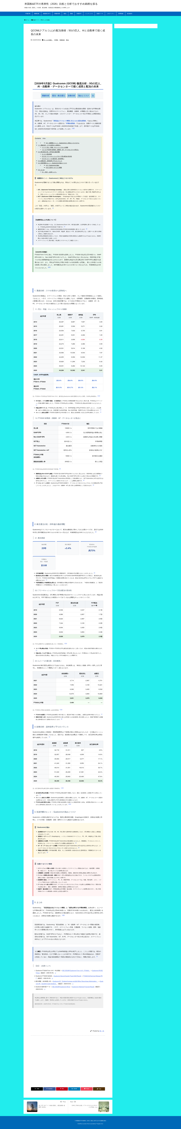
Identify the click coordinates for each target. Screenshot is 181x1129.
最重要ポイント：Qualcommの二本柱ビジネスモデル (62, 143)
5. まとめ (41, 170)
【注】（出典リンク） (49, 172)
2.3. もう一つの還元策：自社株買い (53, 158)
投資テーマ (36, 20)
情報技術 (62, 40)
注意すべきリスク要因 (54, 167)
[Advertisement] (68, 61)
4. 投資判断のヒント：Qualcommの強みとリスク (52, 163)
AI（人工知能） (46, 20)
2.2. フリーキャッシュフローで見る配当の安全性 (57, 156)
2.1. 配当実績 (47, 154)
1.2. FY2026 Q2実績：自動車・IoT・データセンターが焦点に (60, 149)
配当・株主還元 (58, 95)
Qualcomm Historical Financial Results (83, 987)
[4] (99, 396)
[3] (49, 267)
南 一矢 (102, 1031)
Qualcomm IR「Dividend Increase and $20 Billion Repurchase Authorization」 (75, 981)
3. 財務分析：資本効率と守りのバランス (50, 161)
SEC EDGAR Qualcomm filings (61, 987)
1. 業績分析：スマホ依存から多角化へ (49, 145)
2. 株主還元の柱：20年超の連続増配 (49, 152)
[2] (73, 128)
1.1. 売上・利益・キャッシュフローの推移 (55, 147)
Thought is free (99, 1123)
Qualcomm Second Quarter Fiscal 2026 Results (67, 976)
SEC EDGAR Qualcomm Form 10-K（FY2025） (76, 970)
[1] (72, 128)
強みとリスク (83, 95)
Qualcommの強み (52, 165)
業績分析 (45, 95)
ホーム (27, 20)
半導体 (56, 40)
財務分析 (71, 95)
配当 (67, 40)
